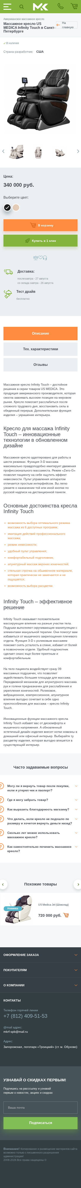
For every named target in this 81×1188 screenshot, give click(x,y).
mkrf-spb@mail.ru (15, 1031)
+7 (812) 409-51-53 (25, 1016)
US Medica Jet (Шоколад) (53, 904)
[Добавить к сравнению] (35, 257)
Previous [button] (3, 151)
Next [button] (78, 151)
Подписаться (40, 1123)
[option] (19, 149)
